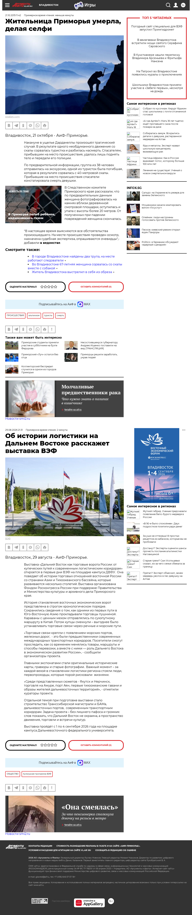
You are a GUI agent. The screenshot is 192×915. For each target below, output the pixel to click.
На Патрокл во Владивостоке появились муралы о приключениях (157, 73)
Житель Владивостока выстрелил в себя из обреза (72, 272)
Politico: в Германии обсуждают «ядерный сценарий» (160, 243)
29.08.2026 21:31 (14, 429)
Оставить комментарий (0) (96, 287)
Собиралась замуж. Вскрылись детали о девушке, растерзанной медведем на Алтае (162, 136)
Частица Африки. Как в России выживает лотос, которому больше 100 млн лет (163, 161)
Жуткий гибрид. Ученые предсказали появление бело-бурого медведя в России (165, 514)
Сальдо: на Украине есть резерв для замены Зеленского (163, 194)
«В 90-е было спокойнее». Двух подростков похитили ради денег (162, 525)
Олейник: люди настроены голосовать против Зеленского (160, 218)
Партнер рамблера (61, 901)
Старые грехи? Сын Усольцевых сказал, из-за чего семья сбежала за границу (164, 563)
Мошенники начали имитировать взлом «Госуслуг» (161, 206)
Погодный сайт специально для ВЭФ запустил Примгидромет (156, 28)
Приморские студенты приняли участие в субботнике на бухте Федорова (40, 345)
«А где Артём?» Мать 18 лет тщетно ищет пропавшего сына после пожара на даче (163, 123)
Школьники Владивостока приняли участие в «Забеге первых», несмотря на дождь (157, 88)
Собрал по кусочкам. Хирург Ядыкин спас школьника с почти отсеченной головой (164, 111)
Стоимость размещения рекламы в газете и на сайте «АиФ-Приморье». (98, 846)
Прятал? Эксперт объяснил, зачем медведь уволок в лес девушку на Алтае (163, 576)
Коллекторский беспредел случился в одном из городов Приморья (38, 369)
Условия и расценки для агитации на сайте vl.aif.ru (59, 850)
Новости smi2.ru (17, 418)
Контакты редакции (40, 846)
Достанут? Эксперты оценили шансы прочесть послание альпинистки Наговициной (164, 551)
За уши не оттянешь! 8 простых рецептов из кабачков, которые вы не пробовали (165, 538)
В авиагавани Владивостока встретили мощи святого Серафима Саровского (157, 43)
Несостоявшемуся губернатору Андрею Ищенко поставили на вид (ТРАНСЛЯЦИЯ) (99, 345)
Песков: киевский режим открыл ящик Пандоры (161, 231)
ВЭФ (7, 538)
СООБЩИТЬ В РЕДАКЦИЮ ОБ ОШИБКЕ (115, 850)
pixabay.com (12, 116)
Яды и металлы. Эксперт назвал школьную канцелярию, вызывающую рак (161, 148)
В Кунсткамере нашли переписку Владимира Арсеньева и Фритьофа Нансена (157, 58)
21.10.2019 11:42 (13, 15)
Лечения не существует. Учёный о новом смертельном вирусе (162, 172)
